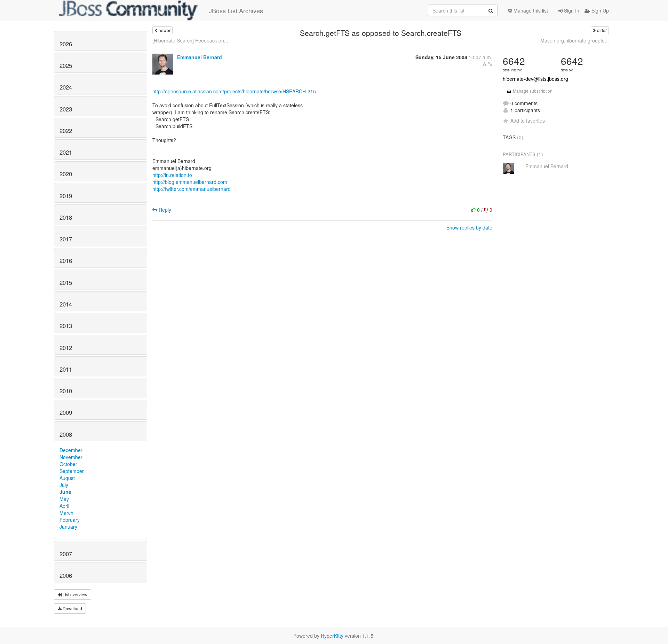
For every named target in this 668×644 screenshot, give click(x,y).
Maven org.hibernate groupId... (574, 40)
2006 (65, 575)
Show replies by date (469, 227)
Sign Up (599, 10)
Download (72, 608)
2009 (65, 412)
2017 (65, 239)
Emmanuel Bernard (199, 57)
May (64, 498)
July (63, 484)
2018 (65, 217)
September (71, 470)
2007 (65, 554)
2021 (65, 152)
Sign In (571, 10)
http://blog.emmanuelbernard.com (189, 181)
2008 (65, 434)
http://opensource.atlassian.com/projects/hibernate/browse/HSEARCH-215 (234, 91)
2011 (65, 369)
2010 (65, 391)
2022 (65, 130)
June (65, 491)
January (68, 526)
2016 (65, 260)
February (69, 519)
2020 (65, 174)
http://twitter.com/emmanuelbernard (191, 188)
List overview (74, 594)
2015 (65, 282)
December (70, 450)
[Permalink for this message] (490, 64)
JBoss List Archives (236, 10)
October (68, 463)
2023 (65, 109)
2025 (65, 65)
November (70, 456)
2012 (65, 347)
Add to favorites (527, 120)
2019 (65, 196)
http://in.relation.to (172, 174)
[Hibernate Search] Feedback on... (190, 40)
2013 (65, 325)
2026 (65, 44)
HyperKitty (332, 635)
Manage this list (530, 10)
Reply (164, 209)
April (64, 505)
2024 (65, 87)
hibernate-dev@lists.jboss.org (535, 78)
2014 (65, 304)
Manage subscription (532, 91)
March (66, 512)
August (67, 477)
